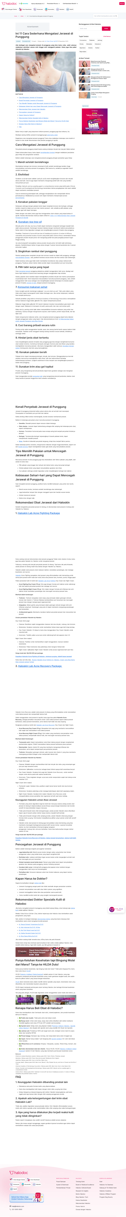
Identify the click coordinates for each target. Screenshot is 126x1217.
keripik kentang (23, 422)
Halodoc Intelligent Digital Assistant (31, 950)
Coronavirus (83, 40)
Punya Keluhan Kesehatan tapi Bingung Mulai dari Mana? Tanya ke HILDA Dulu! (44, 121)
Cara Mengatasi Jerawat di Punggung (31, 97)
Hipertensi (82, 48)
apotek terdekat (57, 1014)
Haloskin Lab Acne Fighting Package (39, 489)
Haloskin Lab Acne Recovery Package (40, 641)
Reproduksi (83, 51)
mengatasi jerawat (24, 271)
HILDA (28, 947)
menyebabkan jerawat (23, 257)
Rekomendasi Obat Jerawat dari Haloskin (32, 109)
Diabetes (92, 40)
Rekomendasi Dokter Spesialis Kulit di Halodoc (33, 118)
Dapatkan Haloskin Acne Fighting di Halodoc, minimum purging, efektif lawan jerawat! (44, 632)
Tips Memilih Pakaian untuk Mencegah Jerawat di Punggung (38, 103)
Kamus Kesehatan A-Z (37, 3)
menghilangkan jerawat (47, 152)
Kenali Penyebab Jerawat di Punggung (31, 100)
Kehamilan (89, 44)
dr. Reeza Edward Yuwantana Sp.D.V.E (31, 900)
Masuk (122, 3)
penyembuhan (20, 198)
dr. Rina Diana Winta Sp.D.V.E (28, 912)
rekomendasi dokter (44, 895)
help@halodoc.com (17, 1160)
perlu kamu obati (52, 135)
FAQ (20, 127)
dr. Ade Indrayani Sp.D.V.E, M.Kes (29, 903)
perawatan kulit (37, 376)
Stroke (81, 44)
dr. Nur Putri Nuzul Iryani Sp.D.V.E (29, 906)
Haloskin (18, 551)
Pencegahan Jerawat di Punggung (30, 112)
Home (15, 16)
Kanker (97, 48)
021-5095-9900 (16, 1163)
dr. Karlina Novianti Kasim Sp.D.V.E (30, 909)
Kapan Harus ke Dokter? (26, 115)
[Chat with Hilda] (116, 909)
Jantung (99, 40)
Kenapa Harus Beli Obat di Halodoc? (30, 124)
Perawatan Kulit (26, 41)
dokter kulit (38, 859)
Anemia (90, 48)
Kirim (106, 28)
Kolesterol (98, 44)
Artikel (22, 16)
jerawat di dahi (31, 283)
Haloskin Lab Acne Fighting (46, 557)
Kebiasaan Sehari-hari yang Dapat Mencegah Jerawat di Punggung (40, 106)
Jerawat (18, 41)
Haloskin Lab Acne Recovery (45, 701)
